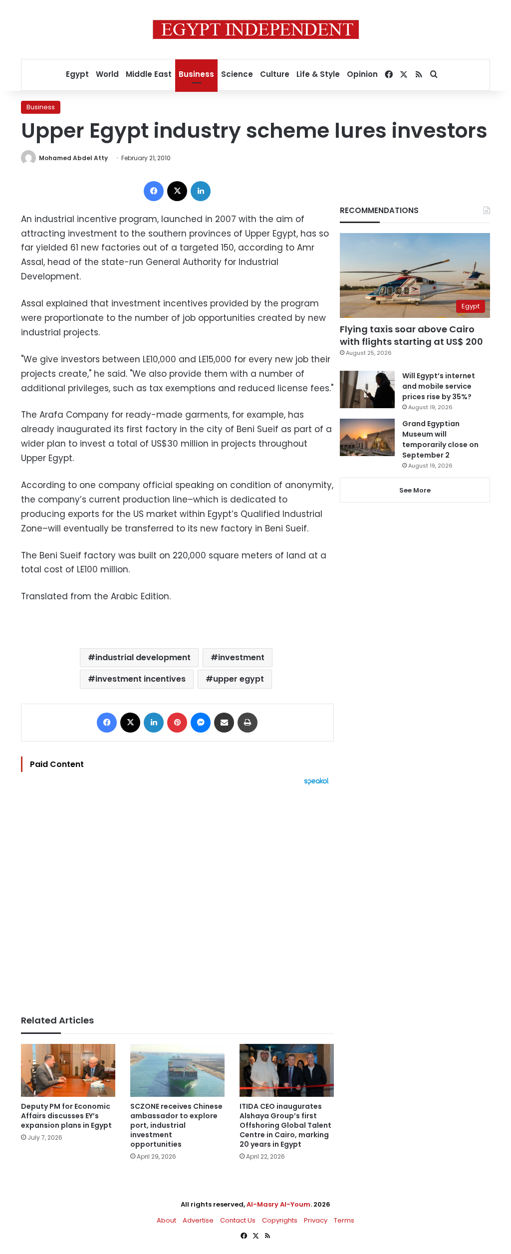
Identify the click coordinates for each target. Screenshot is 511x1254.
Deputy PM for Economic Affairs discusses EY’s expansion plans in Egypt (66, 1115)
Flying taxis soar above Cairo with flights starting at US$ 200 (411, 335)
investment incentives (140, 679)
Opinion (362, 74)
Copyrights (279, 1220)
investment (241, 657)
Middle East (149, 74)
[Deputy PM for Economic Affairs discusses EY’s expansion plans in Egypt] (68, 1070)
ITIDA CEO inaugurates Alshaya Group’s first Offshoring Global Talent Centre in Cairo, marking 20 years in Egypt (285, 1125)
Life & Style (318, 74)
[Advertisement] (177, 895)
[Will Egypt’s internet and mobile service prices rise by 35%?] (367, 389)
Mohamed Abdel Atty (73, 158)
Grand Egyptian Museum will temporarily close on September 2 (440, 439)
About (166, 1220)
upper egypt (238, 679)
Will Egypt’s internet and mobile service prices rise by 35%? (438, 386)
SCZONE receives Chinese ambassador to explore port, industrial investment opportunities (176, 1125)
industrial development (143, 657)
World (107, 74)
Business (196, 74)
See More (415, 490)
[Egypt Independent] (256, 29)
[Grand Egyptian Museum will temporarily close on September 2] (367, 437)
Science (237, 74)
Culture (274, 74)
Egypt (77, 74)
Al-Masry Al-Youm (278, 1204)
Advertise (198, 1220)
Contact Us (238, 1220)
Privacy (315, 1220)
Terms (344, 1220)
